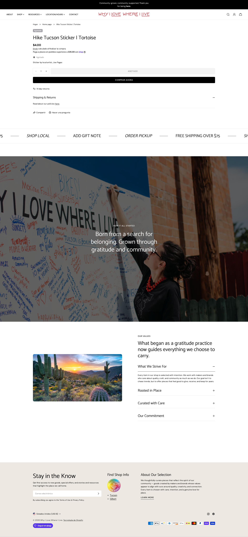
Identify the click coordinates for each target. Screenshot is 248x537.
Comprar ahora (124, 80)
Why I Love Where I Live (51, 520)
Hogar (35, 24)
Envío (35, 48)
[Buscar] (228, 14)
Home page (47, 24)
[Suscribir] (98, 493)
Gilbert (113, 499)
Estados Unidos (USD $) (47, 514)
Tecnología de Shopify (73, 520)
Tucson (113, 495)
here (57, 103)
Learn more (147, 497)
